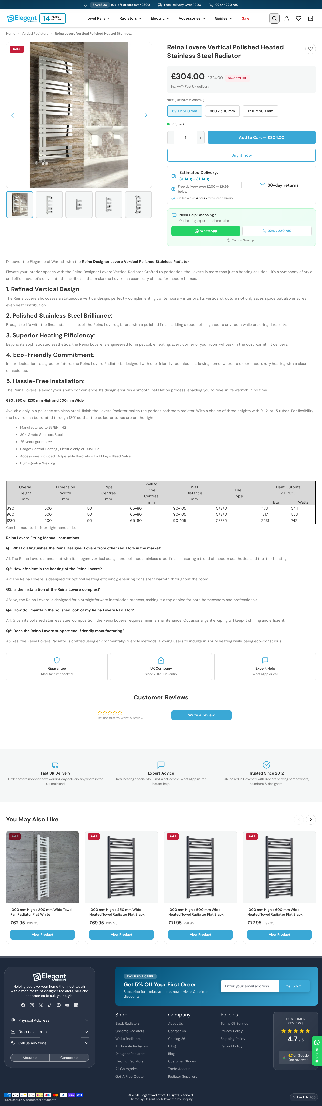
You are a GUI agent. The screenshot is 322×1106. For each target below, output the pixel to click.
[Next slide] (311, 820)
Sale (245, 18)
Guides (221, 18)
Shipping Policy (233, 1038)
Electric (158, 18)
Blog (171, 1053)
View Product (42, 934)
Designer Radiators (130, 1053)
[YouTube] (67, 1005)
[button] (12, 115)
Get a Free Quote (129, 1076)
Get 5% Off (295, 986)
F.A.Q (172, 1046)
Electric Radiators (129, 1061)
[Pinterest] (58, 1005)
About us (30, 1057)
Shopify (187, 1099)
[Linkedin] (76, 1005)
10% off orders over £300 (121, 5)
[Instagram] (31, 1005)
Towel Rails (95, 18)
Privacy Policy (232, 1031)
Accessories (189, 18)
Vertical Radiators (35, 33)
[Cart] (310, 18)
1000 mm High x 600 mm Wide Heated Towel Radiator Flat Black (275, 912)
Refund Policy (232, 1046)
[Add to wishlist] (310, 49)
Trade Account (180, 1068)
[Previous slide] (299, 820)
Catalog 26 (176, 1038)
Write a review (201, 715)
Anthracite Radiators (131, 1046)
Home (10, 33)
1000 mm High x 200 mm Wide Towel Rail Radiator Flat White (41, 912)
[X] (40, 1005)
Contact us (69, 1057)
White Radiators (128, 1038)
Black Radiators (127, 1023)
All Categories (126, 1068)
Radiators (128, 18)
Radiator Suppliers (182, 1076)
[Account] (286, 18)
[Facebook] (23, 1005)
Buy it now (241, 155)
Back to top (306, 1097)
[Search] (274, 18)
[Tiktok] (49, 1005)
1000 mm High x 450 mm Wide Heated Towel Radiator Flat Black (117, 912)
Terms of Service (234, 1023)
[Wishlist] (298, 18)
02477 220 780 (226, 5)
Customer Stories (182, 1061)
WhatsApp (208, 231)
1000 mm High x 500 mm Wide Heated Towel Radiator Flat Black (196, 912)
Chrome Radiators (129, 1031)
